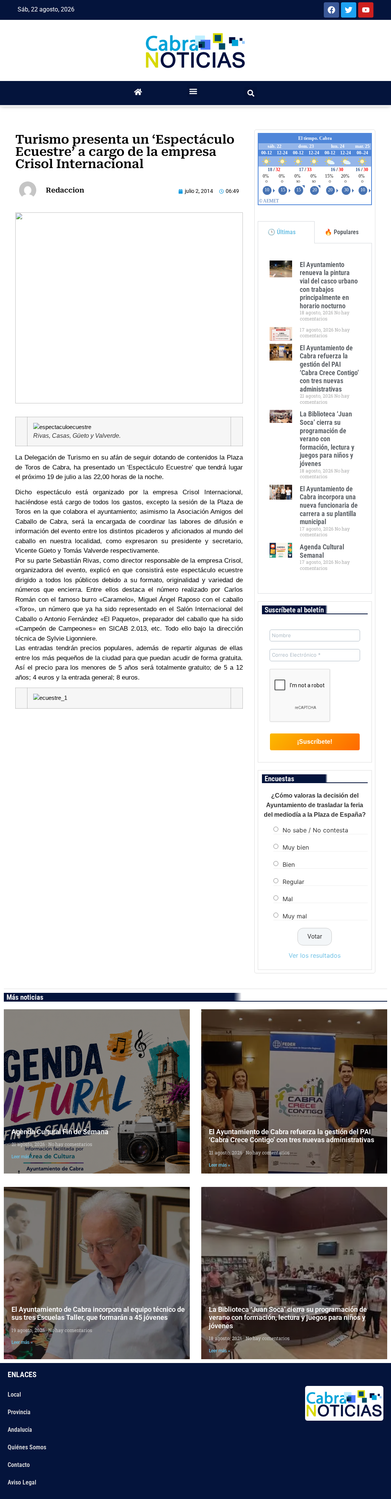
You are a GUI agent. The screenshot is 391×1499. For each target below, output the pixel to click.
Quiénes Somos (27, 1447)
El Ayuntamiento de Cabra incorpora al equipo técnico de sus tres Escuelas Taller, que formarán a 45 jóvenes (98, 1313)
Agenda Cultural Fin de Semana (59, 1132)
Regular (293, 881)
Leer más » (22, 1156)
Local (14, 1394)
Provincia (19, 1412)
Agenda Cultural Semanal (322, 551)
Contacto (19, 1464)
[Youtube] (365, 10)
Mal (288, 899)
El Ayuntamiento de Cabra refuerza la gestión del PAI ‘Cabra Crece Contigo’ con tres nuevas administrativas (329, 368)
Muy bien (296, 847)
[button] (193, 91)
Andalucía (20, 1429)
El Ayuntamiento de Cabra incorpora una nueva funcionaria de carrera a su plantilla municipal (329, 505)
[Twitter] (348, 10)
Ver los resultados (315, 955)
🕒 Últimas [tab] (282, 232)
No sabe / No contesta (315, 830)
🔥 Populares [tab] (342, 232)
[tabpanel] (315, 418)
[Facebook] (331, 10)
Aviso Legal (22, 1482)
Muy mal (295, 916)
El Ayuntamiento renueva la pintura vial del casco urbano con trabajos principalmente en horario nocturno (329, 285)
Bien (289, 864)
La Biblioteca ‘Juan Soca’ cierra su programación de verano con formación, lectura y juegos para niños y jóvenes (327, 439)
